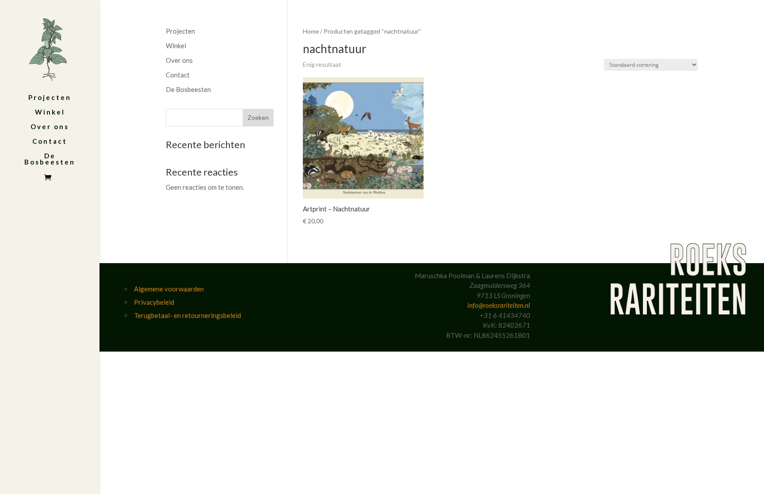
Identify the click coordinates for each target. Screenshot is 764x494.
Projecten (49, 97)
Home (311, 31)
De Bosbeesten (49, 159)
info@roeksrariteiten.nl (498, 305)
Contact (49, 141)
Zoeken (258, 117)
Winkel (50, 112)
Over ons (50, 126)
